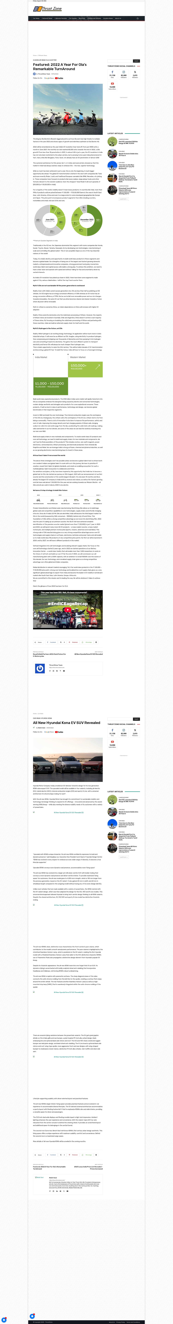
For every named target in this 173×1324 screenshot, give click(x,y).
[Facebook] (50, 670)
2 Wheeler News (42, 55)
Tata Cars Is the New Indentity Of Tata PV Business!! (126, 166)
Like (112, 71)
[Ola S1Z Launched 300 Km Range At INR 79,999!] (112, 141)
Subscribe (112, 82)
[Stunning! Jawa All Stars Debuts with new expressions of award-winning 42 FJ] (112, 190)
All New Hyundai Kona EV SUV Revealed (88, 654)
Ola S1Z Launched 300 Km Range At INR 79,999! (128, 142)
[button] (137, 18)
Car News (121, 151)
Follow (123, 71)
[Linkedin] (57, 670)
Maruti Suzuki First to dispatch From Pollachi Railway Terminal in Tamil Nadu (128, 179)
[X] (60, 670)
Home (35, 55)
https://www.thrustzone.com (56, 667)
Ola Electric (51, 60)
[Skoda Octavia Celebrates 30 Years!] (112, 154)
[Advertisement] (103, 8)
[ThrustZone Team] (34, 74)
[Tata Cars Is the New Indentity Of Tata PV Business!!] (112, 166)
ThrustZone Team (44, 74)
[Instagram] (53, 670)
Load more (123, 199)
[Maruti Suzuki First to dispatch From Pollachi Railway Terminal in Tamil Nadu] (112, 178)
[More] (96, 642)
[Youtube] (64, 670)
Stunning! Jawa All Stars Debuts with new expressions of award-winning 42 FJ (128, 191)
